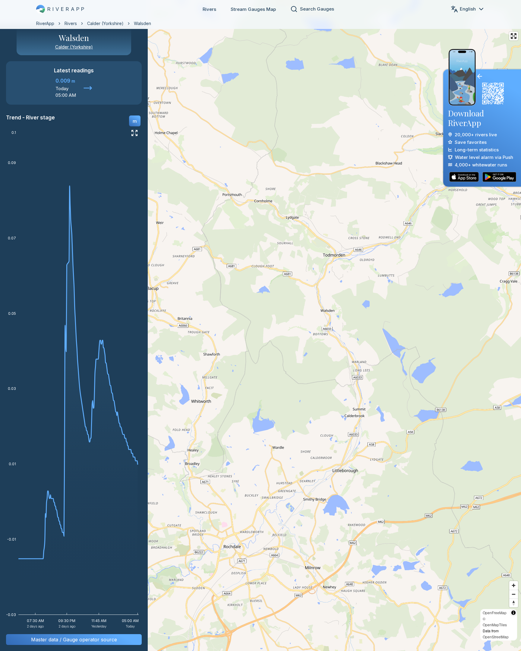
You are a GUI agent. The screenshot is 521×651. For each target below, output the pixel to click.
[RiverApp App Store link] (464, 177)
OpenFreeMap (495, 612)
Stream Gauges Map (253, 9)
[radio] (135, 120)
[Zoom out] (513, 594)
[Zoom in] (513, 585)
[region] (260, 325)
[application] (74, 381)
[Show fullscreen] (134, 133)
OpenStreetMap (496, 636)
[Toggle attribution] (513, 612)
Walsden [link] (142, 23)
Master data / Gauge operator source (74, 640)
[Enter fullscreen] (513, 36)
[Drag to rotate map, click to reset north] (513, 603)
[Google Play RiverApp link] (499, 177)
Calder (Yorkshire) (105, 23)
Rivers (209, 9)
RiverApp (45, 23)
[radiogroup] (135, 121)
